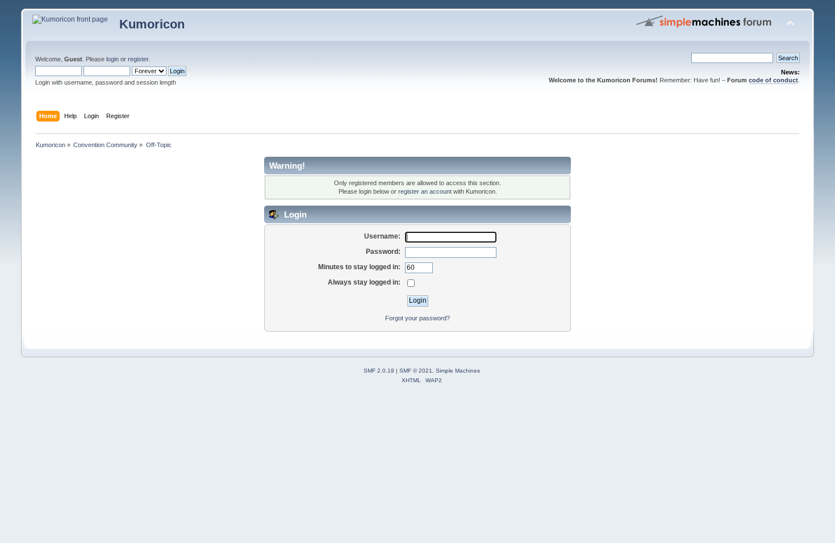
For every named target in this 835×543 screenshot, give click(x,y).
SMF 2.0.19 (379, 370)
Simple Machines (458, 370)
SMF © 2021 (415, 370)
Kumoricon (152, 24)
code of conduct (773, 80)
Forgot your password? (417, 318)
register (138, 59)
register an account (425, 191)
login (112, 59)
